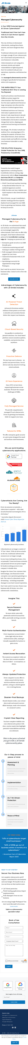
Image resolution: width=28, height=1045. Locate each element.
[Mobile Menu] (26, 2)
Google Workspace (7, 1021)
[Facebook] (13, 1027)
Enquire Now (14, 279)
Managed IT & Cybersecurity (9, 1015)
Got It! (14, 1042)
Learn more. (14, 906)
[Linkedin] (15, 1027)
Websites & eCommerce (8, 1017)
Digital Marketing (6, 1019)
